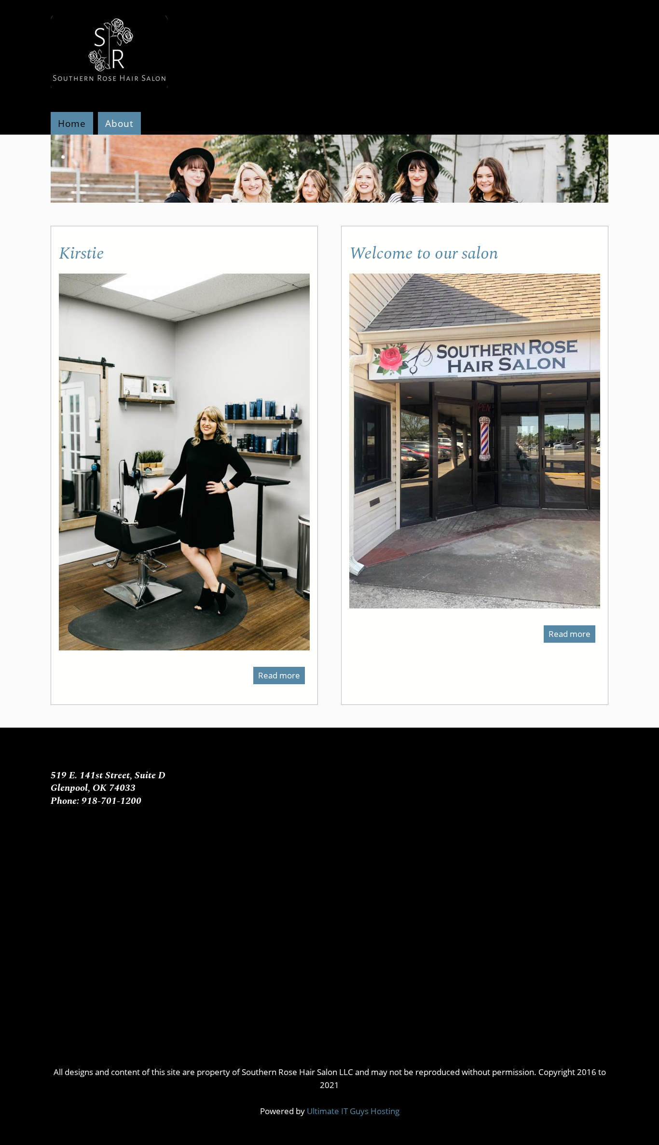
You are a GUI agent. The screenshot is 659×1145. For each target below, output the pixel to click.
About (119, 123)
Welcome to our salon (423, 253)
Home (72, 123)
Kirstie (81, 253)
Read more (281, 677)
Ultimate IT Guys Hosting (353, 1111)
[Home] (109, 92)
